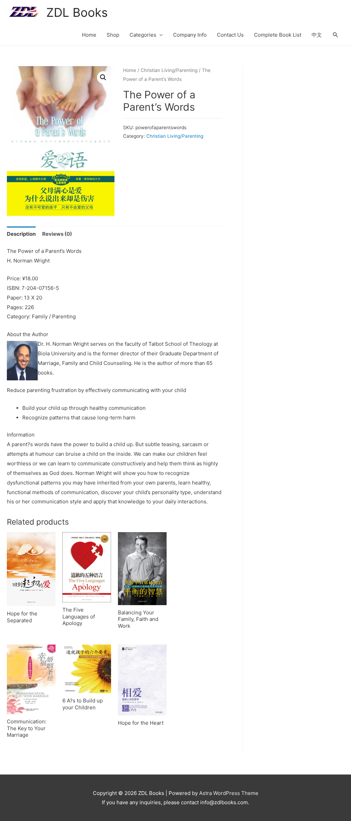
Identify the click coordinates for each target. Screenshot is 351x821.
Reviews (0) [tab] (57, 234)
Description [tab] (21, 234)
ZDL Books (77, 12)
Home (89, 35)
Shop (113, 35)
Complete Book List (277, 35)
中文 (317, 35)
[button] (103, 77)
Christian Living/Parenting (169, 70)
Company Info (190, 35)
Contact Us (230, 35)
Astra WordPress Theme (228, 793)
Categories (143, 35)
